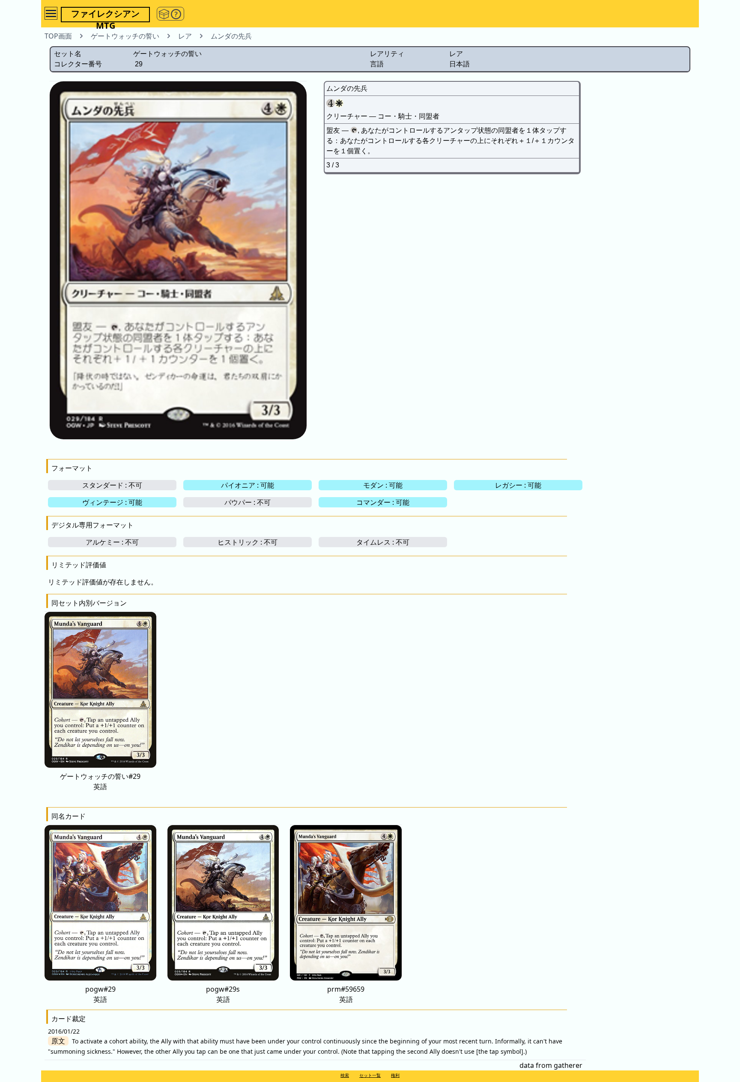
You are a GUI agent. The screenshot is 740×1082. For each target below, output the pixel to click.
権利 (395, 1075)
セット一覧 (370, 1075)
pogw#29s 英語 (223, 994)
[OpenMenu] (51, 13)
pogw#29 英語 (100, 994)
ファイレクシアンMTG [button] (105, 15)
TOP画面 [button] (58, 36)
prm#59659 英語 (345, 994)
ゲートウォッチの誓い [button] (125, 36)
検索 (344, 1075)
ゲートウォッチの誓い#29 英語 (100, 781)
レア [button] (185, 36)
